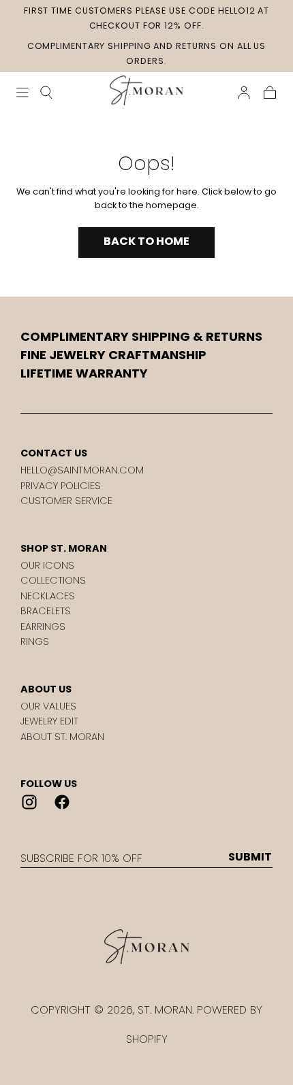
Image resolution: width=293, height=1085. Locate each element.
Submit (250, 857)
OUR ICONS (47, 565)
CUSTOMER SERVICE (66, 500)
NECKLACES (47, 596)
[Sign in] (244, 92)
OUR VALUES (48, 706)
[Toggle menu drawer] (22, 92)
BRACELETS (45, 611)
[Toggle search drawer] (46, 92)
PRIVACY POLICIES (60, 486)
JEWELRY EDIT (49, 721)
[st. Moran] (146, 947)
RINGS (34, 641)
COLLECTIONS (53, 580)
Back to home (146, 241)
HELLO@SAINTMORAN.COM (82, 470)
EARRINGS (42, 626)
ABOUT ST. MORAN (62, 737)
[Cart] (270, 92)
